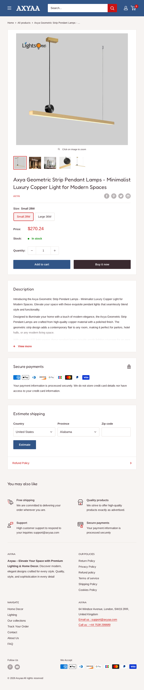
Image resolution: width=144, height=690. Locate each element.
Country (18, 423)
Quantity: (19, 250)
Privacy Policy (87, 566)
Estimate (24, 444)
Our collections (17, 620)
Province (63, 423)
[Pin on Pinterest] (113, 196)
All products (24, 22)
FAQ (10, 643)
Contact (12, 632)
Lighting (12, 614)
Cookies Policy (88, 589)
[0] (133, 8)
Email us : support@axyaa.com (98, 619)
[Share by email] (128, 196)
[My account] (126, 8)
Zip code (107, 423)
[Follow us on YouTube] (17, 667)
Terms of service (89, 578)
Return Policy (87, 560)
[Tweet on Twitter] (121, 196)
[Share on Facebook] (106, 196)
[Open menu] (9, 8)
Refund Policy (20, 463)
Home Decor (15, 609)
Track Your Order (18, 626)
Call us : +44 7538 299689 (94, 624)
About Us (13, 638)
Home (11, 22)
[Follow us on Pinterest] (10, 667)
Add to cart (41, 264)
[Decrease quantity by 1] (32, 250)
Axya (16, 196)
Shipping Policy (88, 584)
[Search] (112, 8)
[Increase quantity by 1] (55, 250)
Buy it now (102, 264)
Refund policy (87, 572)
